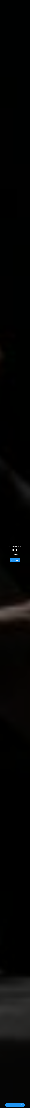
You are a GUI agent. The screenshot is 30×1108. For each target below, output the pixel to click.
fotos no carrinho (14, 1105)
